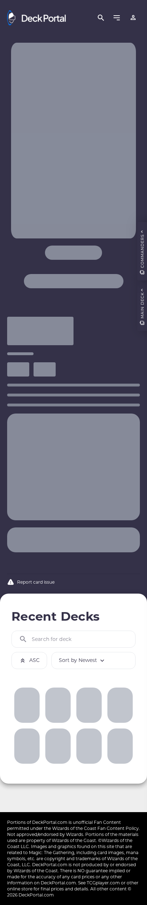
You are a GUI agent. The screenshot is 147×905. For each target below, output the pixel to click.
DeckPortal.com (49, 822)
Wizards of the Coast (74, 828)
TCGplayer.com (103, 882)
